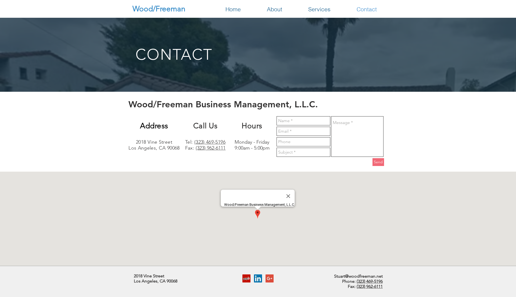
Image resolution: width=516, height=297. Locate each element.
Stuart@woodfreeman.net (358, 276)
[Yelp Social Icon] (246, 278)
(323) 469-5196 (209, 142)
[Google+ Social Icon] (270, 278)
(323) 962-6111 (210, 148)
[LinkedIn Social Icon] (258, 278)
